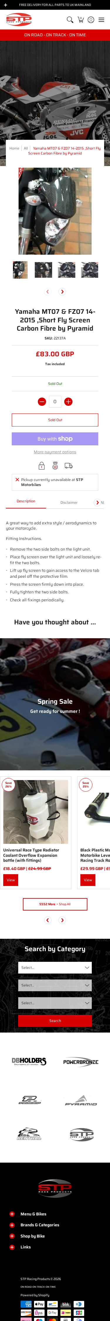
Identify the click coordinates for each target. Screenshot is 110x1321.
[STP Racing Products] (19, 19)
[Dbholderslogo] (29, 1062)
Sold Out (55, 420)
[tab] (26, 503)
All (26, 148)
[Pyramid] (81, 1100)
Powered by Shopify (35, 1295)
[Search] (70, 19)
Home (14, 148)
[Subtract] (42, 402)
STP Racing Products (35, 1278)
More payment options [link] (55, 452)
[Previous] (48, 920)
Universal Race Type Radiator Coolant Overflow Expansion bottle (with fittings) (31, 855)
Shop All (55, 904)
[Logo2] (29, 1134)
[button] (80, 19)
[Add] (68, 402)
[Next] (62, 291)
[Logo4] (29, 1100)
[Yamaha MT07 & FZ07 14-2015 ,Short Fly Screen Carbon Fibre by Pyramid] (20, 270)
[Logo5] (81, 1134)
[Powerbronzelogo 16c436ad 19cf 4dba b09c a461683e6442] (81, 1062)
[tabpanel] (55, 558)
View (11, 880)
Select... (27, 967)
